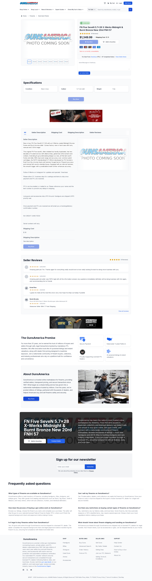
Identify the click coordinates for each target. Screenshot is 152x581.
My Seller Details (101, 546)
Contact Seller (85, 73)
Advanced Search (85, 546)
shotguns (63, 496)
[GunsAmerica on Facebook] (23, 570)
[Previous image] (24, 39)
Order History (83, 550)
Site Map (121, 577)
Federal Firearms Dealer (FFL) (44, 513)
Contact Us (117, 546)
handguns (51, 496)
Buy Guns (31, 399)
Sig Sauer (62, 498)
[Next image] (70, 39)
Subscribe (90, 467)
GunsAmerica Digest (44, 566)
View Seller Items (121, 57)
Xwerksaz (94, 57)
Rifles (64, 546)
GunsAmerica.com (42, 577)
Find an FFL (83, 553)
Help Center (118, 543)
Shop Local (34, 9)
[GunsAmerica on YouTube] (31, 570)
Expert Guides (60, 9)
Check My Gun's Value (75, 9)
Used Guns (66, 553)
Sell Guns (128, 3)
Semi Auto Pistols (43, 16)
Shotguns (66, 550)
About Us (117, 555)
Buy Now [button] (90, 42)
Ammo (65, 557)
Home (25, 16)
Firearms (32, 16)
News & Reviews (47, 9)
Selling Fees (100, 550)
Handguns (66, 543)
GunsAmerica (30, 539)
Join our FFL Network (103, 553)
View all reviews (124, 311)
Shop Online (23, 9)
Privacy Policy (101, 577)
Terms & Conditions (112, 577)
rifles (57, 496)
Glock (56, 498)
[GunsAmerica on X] (27, 570)
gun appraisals (46, 562)
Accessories (67, 560)
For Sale (90, 9)
